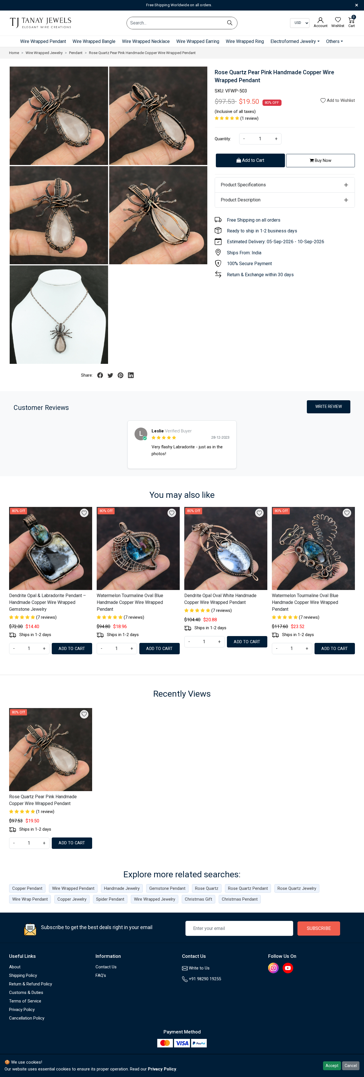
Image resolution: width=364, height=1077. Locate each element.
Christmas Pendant (240, 899)
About (14, 966)
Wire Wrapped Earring (197, 41)
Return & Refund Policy (30, 984)
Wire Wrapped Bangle (94, 41)
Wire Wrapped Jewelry (154, 899)
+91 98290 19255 (204, 978)
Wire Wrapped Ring (245, 41)
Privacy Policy (22, 1009)
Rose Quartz (206, 888)
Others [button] (333, 41)
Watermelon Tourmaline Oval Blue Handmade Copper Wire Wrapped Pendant (130, 602)
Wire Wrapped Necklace (146, 41)
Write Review (328, 406)
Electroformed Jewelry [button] (293, 41)
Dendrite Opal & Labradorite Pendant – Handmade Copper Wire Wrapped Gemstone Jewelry (47, 602)
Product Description (240, 200)
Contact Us (106, 966)
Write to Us (199, 968)
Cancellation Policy (26, 1018)
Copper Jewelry (71, 899)
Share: (87, 375)
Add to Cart (252, 160)
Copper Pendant (27, 888)
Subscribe (319, 928)
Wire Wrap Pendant (30, 899)
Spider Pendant (110, 899)
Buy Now (322, 160)
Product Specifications (243, 184)
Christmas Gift (198, 899)
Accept (332, 1065)
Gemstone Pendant (167, 888)
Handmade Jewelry (122, 888)
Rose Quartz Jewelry (297, 888)
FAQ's (101, 975)
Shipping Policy (23, 975)
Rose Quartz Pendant (248, 888)
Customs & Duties (26, 992)
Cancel (351, 1065)
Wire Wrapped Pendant (43, 41)
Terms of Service (25, 1001)
